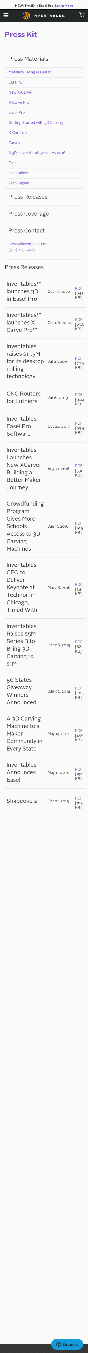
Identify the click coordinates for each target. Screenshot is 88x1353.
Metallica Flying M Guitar (29, 72)
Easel (13, 163)
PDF (79, 289)
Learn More (64, 6)
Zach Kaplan (18, 183)
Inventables (18, 173)
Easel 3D (15, 82)
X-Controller (19, 133)
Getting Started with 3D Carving (35, 123)
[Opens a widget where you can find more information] (67, 1345)
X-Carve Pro (18, 103)
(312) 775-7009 (21, 250)
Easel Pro (16, 113)
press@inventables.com (28, 244)
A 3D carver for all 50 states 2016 (36, 153)
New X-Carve (19, 93)
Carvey (14, 143)
